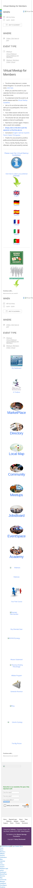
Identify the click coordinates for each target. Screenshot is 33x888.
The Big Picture (16, 743)
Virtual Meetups (11, 54)
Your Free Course (16, 601)
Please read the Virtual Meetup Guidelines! (16, 154)
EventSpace (16, 536)
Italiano (16, 234)
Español (16, 215)
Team (26, 819)
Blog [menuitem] (1, 859)
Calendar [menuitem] (2, 861)
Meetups (9, 51)
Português (16, 244)
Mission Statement (16, 659)
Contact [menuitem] (2, 864)
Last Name (6, 794)
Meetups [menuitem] (2, 881)
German (20, 133)
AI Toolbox (16, 392)
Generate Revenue (16, 691)
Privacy (18, 823)
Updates (16, 821)
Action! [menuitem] (2, 870)
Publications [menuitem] (3, 857)
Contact (23, 821)
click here (10, 88)
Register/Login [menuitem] (4, 868)
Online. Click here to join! (12, 39)
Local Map (16, 454)
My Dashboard (16, 368)
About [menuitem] (1, 850)
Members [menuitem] (2, 851)
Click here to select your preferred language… (16, 174)
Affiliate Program (16, 675)
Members (16, 60)
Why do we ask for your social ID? (10, 293)
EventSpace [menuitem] (3, 885)
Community (16, 474)
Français (16, 224)
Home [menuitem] (1, 848)
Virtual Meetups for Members (12, 56)
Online (8, 62)
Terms (11, 823)
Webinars (16, 577)
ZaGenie (13, 829)
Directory (16, 433)
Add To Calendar (13, 25)
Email (4, 798)
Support (5, 823)
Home (5, 819)
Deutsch (16, 205)
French (5, 135)
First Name (6, 790)
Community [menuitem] (3, 879)
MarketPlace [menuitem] (3, 874)
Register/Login (13, 819)
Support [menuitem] (2, 866)
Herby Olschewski (20, 839)
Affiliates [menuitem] (2, 853)
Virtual (13, 62)
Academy (16, 557)
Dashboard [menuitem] (3, 872)
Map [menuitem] (1, 877)
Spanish (26, 133)
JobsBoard (16, 515)
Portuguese (16, 135)
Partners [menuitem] (2, 855)
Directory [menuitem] (2, 876)
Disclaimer (25, 823)
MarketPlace (16, 413)
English (15, 133)
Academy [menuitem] (2, 887)
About (20, 819)
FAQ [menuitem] (1, 863)
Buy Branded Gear (16, 629)
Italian (10, 135)
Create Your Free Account (16, 278)
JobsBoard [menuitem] (3, 883)
